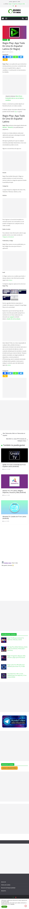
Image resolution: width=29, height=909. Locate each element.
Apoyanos (3, 890)
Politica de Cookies (5, 885)
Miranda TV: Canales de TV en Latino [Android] (14, 517)
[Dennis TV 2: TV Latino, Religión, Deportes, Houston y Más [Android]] (14, 475)
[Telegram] (20, 57)
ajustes (12, 904)
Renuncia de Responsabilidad (8, 887)
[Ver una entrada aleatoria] (26, 18)
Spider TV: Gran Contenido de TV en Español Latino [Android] (14, 465)
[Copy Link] (5, 59)
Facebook (11, 237)
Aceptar (4, 906)
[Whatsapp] (15, 57)
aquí (16, 111)
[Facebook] (5, 57)
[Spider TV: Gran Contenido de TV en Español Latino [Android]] (14, 449)
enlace (10, 280)
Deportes (5, 39)
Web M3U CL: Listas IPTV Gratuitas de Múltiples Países (16, 440)
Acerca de (3, 882)
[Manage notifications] (26, 906)
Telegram (5, 237)
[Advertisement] (14, 85)
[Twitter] (10, 57)
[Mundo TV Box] (3, 18)
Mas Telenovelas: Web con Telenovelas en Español (14, 434)
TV (8, 39)
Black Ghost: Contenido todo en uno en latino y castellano (14, 98)
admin (12, 51)
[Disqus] (14, 541)
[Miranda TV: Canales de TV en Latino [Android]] (14, 501)
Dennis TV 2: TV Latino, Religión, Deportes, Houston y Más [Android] (14, 491)
